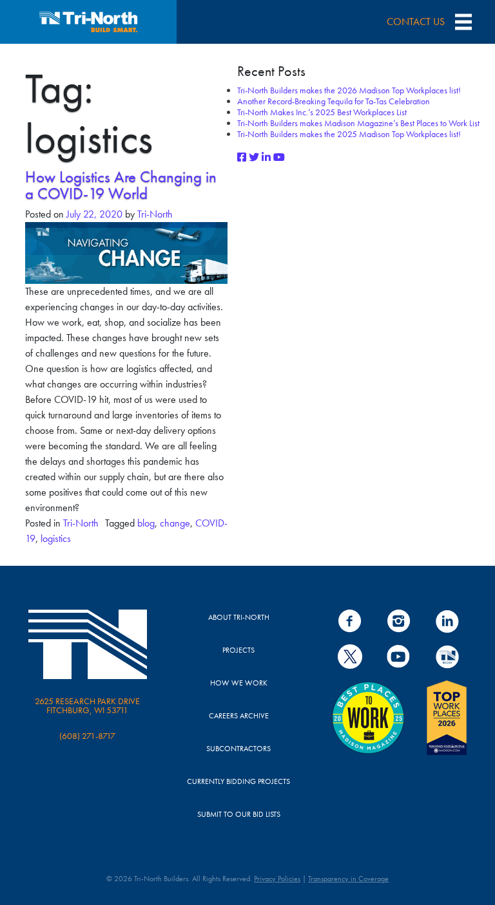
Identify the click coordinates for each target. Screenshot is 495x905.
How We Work (238, 683)
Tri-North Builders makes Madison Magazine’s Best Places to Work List (358, 123)
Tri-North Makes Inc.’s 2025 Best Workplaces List (322, 112)
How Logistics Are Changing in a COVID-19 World (121, 185)
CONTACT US (416, 21)
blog (146, 523)
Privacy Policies (277, 878)
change (175, 523)
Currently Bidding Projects (238, 781)
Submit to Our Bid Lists (238, 814)
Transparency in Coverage (348, 878)
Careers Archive (239, 716)
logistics (56, 538)
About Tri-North (238, 617)
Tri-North (154, 214)
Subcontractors (238, 748)
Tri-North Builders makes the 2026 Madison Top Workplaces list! (349, 90)
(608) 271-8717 (87, 735)
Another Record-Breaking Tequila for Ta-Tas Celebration (333, 101)
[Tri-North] (88, 22)
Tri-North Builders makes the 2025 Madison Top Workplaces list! (349, 134)
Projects (238, 650)
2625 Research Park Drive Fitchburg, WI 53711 (87, 705)
